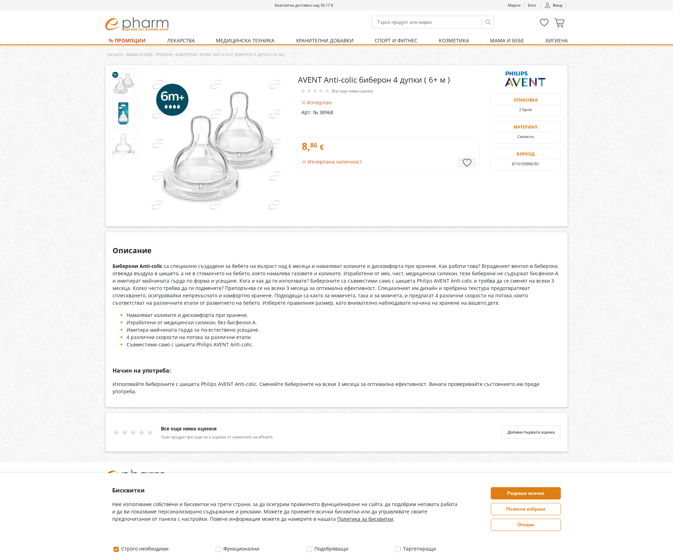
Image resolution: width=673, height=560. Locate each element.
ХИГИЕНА (556, 40)
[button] (559, 24)
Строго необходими (144, 548)
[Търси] (488, 22)
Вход (557, 5)
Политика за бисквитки (365, 519)
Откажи (526, 524)
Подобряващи (330, 548)
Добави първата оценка (531, 432)
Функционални (240, 548)
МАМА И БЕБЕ (507, 40)
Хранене (164, 54)
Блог (532, 5)
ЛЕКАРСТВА (181, 40)
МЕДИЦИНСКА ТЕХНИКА (245, 40)
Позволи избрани (525, 509)
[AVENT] (525, 79)
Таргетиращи (419, 548)
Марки (514, 5)
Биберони (186, 54)
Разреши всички (525, 493)
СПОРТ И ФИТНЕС (396, 40)
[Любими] (544, 25)
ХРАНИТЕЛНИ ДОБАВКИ (325, 40)
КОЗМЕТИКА (454, 40)
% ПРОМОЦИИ (127, 40)
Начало (115, 54)
